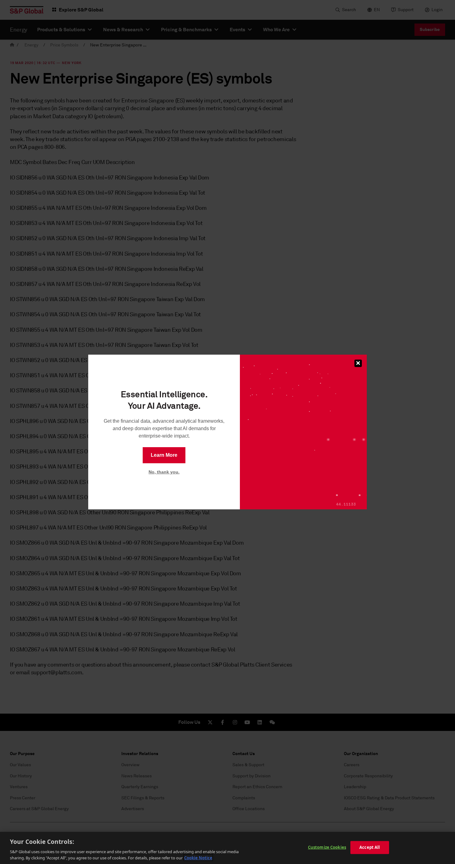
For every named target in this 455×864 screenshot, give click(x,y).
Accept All (369, 847)
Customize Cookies (327, 847)
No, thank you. (164, 471)
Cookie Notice (198, 857)
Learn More (164, 455)
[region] (227, 848)
